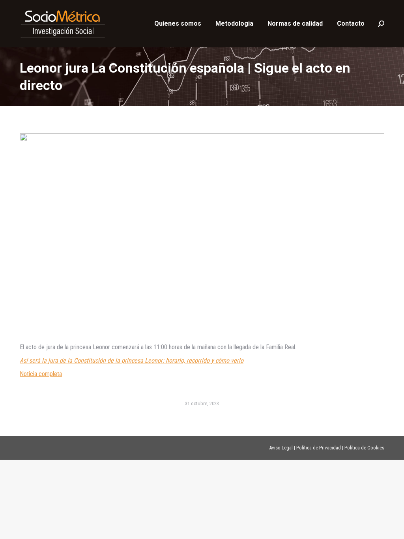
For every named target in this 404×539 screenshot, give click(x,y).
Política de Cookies (364, 448)
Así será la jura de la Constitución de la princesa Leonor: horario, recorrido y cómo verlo (131, 360)
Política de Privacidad (318, 448)
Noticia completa (41, 374)
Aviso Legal (281, 448)
